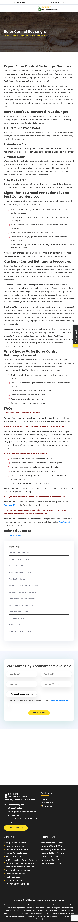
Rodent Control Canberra (19, 566)
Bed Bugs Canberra (17, 618)
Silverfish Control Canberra (20, 631)
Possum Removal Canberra (20, 572)
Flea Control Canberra (18, 579)
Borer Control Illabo (12, 535)
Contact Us (47, 806)
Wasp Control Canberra (19, 553)
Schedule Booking (59, 2)
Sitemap (61, 900)
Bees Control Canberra (18, 612)
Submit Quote (39, 713)
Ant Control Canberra (18, 625)
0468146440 (20, 2)
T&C (44, 701)
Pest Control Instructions (61, 701)
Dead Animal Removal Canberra (22, 599)
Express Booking (16, 828)
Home (44, 799)
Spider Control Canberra (19, 559)
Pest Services (48, 802)
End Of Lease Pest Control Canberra (23, 585)
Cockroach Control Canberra (21, 605)
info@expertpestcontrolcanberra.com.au (22, 813)
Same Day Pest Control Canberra (22, 592)
